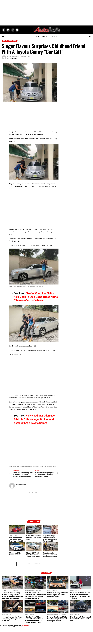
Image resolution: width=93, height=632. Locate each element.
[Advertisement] (46, 12)
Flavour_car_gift (26, 466)
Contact (53, 37)
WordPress (26, 626)
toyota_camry (52, 466)
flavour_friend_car (39, 466)
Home (37, 37)
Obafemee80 (13, 58)
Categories (45, 37)
